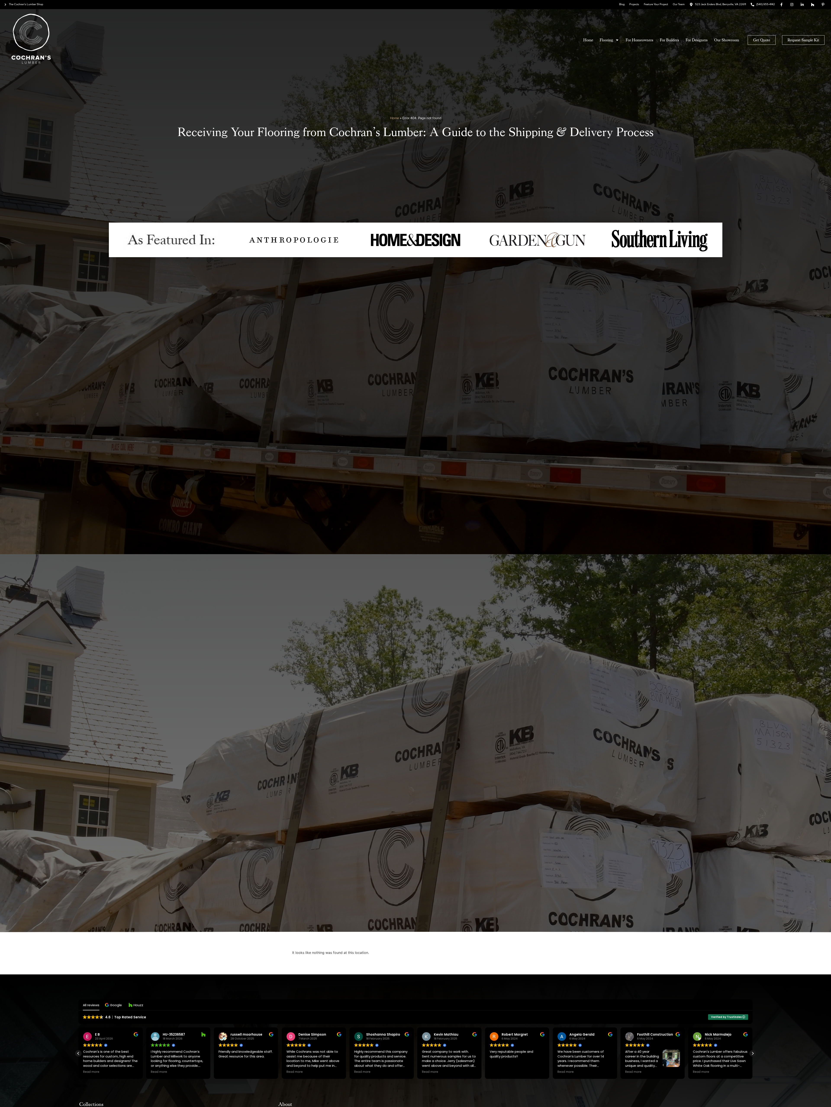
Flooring (606, 40)
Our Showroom (726, 40)
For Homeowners (639, 40)
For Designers (697, 40)
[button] (114, 1005)
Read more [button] (91, 1072)
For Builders (669, 40)
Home (588, 40)
